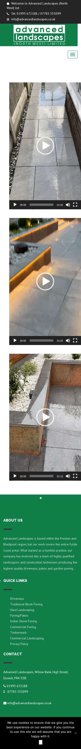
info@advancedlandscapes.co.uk (32, 19)
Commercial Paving (23, 627)
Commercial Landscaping (27, 638)
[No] (75, 733)
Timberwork (18, 633)
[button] (45, 146)
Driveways (17, 599)
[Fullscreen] (75, 204)
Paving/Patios (19, 615)
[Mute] (68, 204)
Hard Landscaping (22, 610)
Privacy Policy (19, 644)
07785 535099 (17, 692)
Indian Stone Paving (23, 621)
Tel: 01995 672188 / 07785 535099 (35, 13)
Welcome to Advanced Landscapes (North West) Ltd (37, 5)
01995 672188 (17, 686)
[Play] (15, 204)
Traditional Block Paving (26, 604)
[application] (45, 145)
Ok (40, 742)
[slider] (41, 205)
